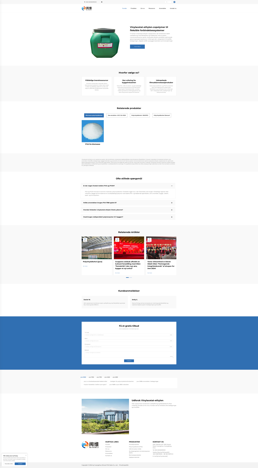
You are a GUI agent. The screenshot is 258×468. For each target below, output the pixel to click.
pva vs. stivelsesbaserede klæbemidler (95, 381)
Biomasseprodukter (135, 455)
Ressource (152, 8)
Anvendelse (162, 8)
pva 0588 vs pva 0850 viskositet (119, 384)
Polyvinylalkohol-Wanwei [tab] (162, 115)
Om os (143, 8)
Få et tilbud (137, 46)
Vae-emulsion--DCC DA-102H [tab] (117, 115)
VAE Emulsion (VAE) (135, 449)
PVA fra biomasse (92, 144)
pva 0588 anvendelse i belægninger (147, 381)
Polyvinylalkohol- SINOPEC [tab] (139, 115)
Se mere (85, 266)
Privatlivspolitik (123, 465)
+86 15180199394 (158, 454)
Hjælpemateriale (134, 457)
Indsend (129, 360)
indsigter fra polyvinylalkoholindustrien (122, 381)
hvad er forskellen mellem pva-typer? (95, 384)
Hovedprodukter (134, 444)
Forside (124, 8)
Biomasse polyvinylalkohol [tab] (94, 115)
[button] (127, 277)
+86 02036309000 (91, 2)
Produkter (134, 8)
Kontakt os (173, 8)
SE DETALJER (92, 131)
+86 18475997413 (168, 454)
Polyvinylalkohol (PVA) (136, 447)
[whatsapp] (174, 2)
